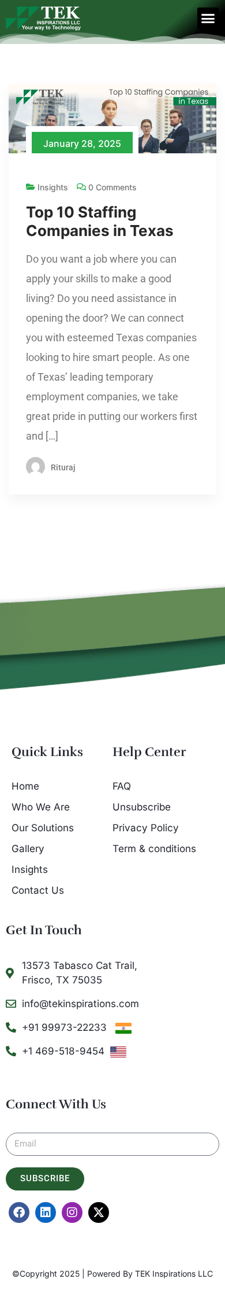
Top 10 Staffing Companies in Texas (100, 221)
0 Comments (112, 187)
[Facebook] (19, 1212)
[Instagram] (72, 1212)
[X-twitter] (98, 1212)
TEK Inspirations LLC (174, 1273)
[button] (208, 19)
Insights (53, 187)
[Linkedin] (45, 1212)
